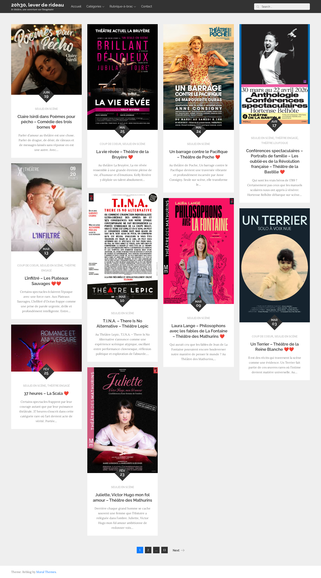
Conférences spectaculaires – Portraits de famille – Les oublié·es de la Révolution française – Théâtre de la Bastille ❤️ (274, 161)
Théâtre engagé (286, 138)
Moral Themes (46, 572)
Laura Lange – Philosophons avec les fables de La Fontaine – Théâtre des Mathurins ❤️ (198, 331)
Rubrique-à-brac (121, 6)
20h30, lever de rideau (37, 5)
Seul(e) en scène (46, 108)
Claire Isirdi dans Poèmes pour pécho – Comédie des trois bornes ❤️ (46, 121)
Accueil (76, 6)
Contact (146, 6)
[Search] (258, 6)
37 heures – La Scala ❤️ (46, 393)
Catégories (93, 6)
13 (164, 550)
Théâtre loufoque (274, 143)
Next (176, 550)
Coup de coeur (110, 144)
